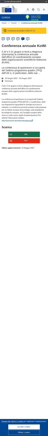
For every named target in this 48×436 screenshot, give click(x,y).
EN (8, 38)
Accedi (27, 9)
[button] (33, 9)
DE (3, 38)
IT (22, 38)
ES (13, 38)
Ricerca (38, 9)
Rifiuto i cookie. (24, 432)
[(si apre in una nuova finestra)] (9, 8)
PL (28, 38)
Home (4, 23)
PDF (26, 141)
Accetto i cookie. (24, 427)
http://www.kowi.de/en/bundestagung (17, 121)
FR (18, 38)
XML (26, 134)
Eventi (13, 23)
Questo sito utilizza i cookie (13, 421)
